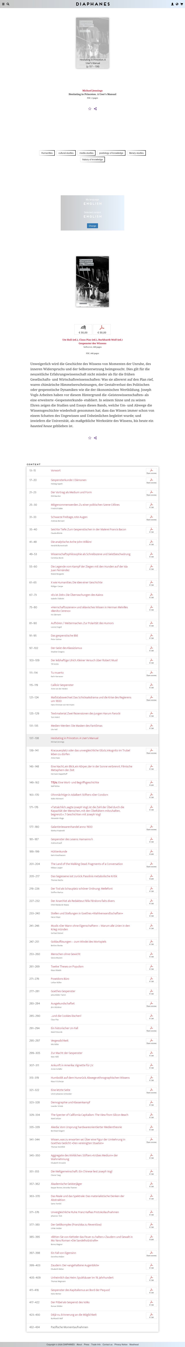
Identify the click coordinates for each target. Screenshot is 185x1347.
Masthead (134, 1344)
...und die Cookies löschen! (66, 1015)
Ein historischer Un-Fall (64, 1028)
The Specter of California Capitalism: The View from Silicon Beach (89, 1114)
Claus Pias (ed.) (88, 339)
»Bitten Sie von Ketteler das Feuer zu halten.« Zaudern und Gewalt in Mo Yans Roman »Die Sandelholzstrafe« (92, 1238)
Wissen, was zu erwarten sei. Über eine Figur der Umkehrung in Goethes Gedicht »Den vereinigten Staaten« (88, 1141)
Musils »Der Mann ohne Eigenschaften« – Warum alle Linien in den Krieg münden (90, 927)
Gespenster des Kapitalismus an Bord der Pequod (80, 1290)
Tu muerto (57, 672)
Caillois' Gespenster (62, 685)
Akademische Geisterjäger (66, 1183)
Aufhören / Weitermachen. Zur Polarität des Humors (82, 623)
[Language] (177, 4)
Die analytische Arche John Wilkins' (71, 541)
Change (92, 225)
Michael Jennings (92, 90)
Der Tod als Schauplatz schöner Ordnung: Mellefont (82, 888)
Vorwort (56, 470)
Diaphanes (92, 4)
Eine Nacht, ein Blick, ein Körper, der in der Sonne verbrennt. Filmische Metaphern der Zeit (91, 768)
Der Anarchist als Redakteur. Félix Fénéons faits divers (83, 900)
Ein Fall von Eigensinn (63, 1252)
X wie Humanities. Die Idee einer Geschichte (76, 582)
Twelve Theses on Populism (67, 966)
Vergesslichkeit (60, 1040)
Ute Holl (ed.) (70, 339)
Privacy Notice (120, 1344)
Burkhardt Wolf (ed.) (110, 339)
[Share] (95, 108)
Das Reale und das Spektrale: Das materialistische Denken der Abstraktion (87, 1198)
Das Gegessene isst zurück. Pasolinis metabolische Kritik (84, 876)
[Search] (8, 4)
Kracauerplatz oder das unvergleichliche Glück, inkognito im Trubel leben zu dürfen (90, 752)
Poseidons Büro (60, 978)
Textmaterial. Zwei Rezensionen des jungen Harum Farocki (85, 713)
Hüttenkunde (59, 851)
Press (86, 1344)
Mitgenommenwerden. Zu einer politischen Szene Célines (85, 504)
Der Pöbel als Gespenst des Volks (70, 1302)
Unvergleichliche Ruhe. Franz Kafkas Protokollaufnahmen (85, 1212)
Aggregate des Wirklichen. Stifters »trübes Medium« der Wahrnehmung (84, 1157)
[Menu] (3, 4)
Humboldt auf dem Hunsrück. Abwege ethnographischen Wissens (90, 1077)
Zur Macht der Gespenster (66, 1053)
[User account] (172, 4)
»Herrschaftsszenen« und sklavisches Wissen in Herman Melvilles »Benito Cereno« (89, 609)
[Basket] (181, 4)
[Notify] (90, 108)
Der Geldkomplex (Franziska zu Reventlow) (76, 1224)
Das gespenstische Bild (64, 635)
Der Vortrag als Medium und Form (71, 492)
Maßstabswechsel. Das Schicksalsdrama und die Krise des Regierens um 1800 (91, 699)
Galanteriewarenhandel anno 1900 (71, 826)
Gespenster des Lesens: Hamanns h (72, 839)
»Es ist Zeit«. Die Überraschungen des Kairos (77, 594)
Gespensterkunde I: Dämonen (68, 480)
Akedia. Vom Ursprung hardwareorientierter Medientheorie (86, 1127)
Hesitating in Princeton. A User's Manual (74, 738)
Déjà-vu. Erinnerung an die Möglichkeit (74, 1314)
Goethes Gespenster (63, 991)
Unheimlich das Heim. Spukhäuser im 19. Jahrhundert (82, 1277)
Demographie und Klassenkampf (70, 1102)
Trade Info (96, 1344)
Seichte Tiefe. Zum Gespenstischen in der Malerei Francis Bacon (88, 529)
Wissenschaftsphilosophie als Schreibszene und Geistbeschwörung (91, 554)
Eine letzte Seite (60, 1090)
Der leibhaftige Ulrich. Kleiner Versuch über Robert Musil (84, 660)
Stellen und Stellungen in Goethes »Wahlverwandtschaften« (87, 913)
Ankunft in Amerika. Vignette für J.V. (72, 1065)
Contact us (107, 1344)
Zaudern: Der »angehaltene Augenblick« (75, 1265)
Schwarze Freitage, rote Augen (69, 517)
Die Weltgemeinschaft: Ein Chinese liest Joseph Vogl (81, 1171)
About (79, 1344)
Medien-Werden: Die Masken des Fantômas (76, 725)
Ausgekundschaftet (63, 1003)
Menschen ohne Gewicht (66, 954)
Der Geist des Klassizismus (66, 648)
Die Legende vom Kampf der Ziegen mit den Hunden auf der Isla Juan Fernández (89, 568)
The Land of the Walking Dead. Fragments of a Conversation (87, 863)
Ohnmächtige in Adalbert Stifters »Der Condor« (79, 794)
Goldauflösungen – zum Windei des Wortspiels (78, 941)
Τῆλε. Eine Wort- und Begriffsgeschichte (75, 782)
